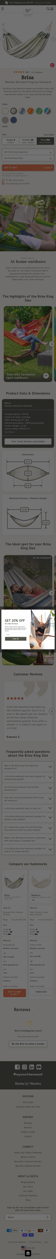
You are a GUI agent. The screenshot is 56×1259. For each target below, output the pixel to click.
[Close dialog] (53, 611)
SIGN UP (16, 639)
